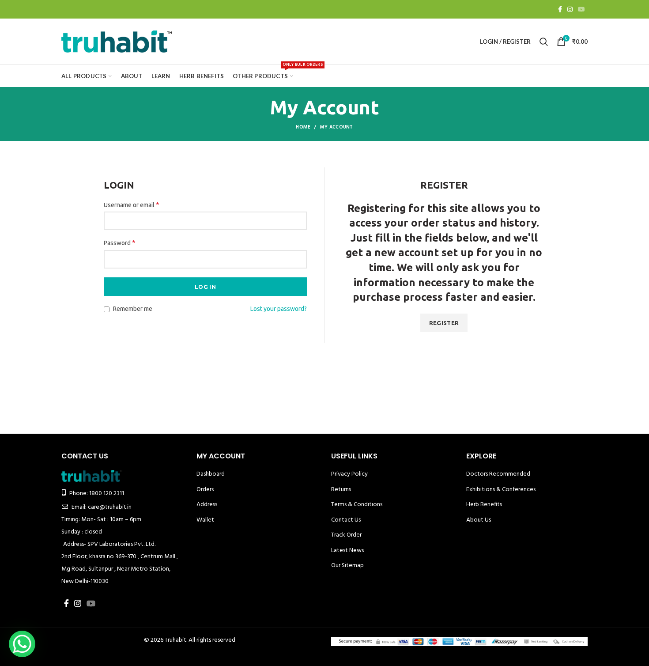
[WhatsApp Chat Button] (22, 644)
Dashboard (210, 474)
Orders (205, 489)
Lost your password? (278, 308)
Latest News (347, 550)
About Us (478, 520)
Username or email (131, 204)
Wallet (205, 520)
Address (206, 505)
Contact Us (346, 520)
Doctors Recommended (498, 474)
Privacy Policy (349, 474)
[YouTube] (581, 9)
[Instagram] (570, 9)
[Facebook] (560, 9)
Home (303, 127)
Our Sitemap (347, 565)
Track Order (346, 535)
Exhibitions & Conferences (501, 489)
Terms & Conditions (356, 505)
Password (120, 242)
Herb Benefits (484, 505)
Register (444, 323)
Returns (341, 489)
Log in (205, 287)
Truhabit (175, 640)
